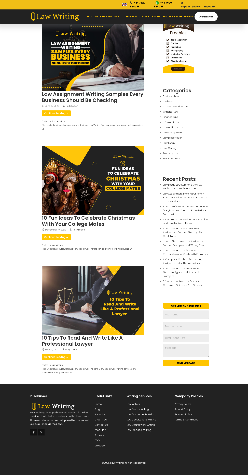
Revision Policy (183, 414)
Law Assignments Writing (141, 414)
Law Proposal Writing (139, 430)
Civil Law (168, 101)
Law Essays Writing (138, 409)
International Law (173, 127)
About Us (92, 16)
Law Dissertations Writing (141, 419)
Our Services (108, 16)
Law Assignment (173, 132)
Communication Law (175, 106)
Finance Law (170, 117)
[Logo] (54, 16)
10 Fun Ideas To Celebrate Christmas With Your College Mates (88, 221)
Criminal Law (170, 111)
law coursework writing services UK (115, 249)
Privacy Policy (183, 404)
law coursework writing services (116, 369)
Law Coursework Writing (141, 425)
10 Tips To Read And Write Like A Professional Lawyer (82, 341)
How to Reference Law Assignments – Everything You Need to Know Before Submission (185, 210)
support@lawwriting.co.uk (198, 6)
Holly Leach (72, 106)
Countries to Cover (134, 16)
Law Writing (57, 245)
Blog (97, 409)
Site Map (99, 445)
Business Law (58, 121)
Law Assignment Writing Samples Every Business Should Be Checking (92, 97)
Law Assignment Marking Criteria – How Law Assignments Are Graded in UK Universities (185, 197)
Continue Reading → (56, 113)
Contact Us (101, 425)
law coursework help (63, 249)
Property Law (170, 153)
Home (98, 404)
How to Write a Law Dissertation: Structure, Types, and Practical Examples (182, 272)
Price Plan (175, 16)
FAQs (97, 440)
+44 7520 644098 (137, 4)
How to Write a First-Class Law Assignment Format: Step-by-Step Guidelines (183, 232)
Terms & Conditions (186, 419)
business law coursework (66, 125)
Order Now (206, 16)
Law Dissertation (173, 137)
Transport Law (171, 158)
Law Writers (159, 16)
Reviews (189, 16)
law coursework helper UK (87, 369)
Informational (171, 122)
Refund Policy (182, 409)
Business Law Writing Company (95, 125)
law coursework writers (86, 249)
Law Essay (169, 143)
